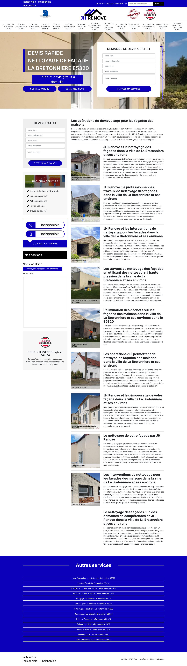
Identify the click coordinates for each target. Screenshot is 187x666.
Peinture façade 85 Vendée (81, 27)
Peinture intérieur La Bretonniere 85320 (93, 624)
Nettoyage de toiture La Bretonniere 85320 (93, 598)
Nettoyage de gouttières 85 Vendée (148, 27)
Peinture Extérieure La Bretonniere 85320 (93, 619)
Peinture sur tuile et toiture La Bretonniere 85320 (93, 593)
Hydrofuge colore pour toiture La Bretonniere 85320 (93, 578)
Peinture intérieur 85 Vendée (34, 27)
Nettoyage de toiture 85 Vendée (8, 27)
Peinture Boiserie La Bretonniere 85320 (93, 629)
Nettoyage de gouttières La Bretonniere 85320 (93, 609)
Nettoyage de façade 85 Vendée (121, 27)
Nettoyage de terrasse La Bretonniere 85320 (93, 604)
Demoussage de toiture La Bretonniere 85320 (94, 614)
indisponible (29, 1)
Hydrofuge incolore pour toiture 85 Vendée (94, 27)
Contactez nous (75, 89)
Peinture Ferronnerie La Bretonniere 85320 (93, 639)
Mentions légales (157, 659)
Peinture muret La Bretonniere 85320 (93, 634)
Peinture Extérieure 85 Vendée (21, 27)
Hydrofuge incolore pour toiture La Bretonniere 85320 (93, 588)
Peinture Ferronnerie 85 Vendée (69, 27)
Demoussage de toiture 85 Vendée (162, 27)
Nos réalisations (39, 89)
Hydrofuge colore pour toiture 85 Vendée (177, 27)
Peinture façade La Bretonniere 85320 (94, 583)
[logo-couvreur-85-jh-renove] (93, 14)
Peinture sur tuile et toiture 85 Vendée (108, 27)
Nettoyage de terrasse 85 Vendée (134, 27)
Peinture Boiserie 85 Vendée (45, 27)
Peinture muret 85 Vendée (56, 27)
